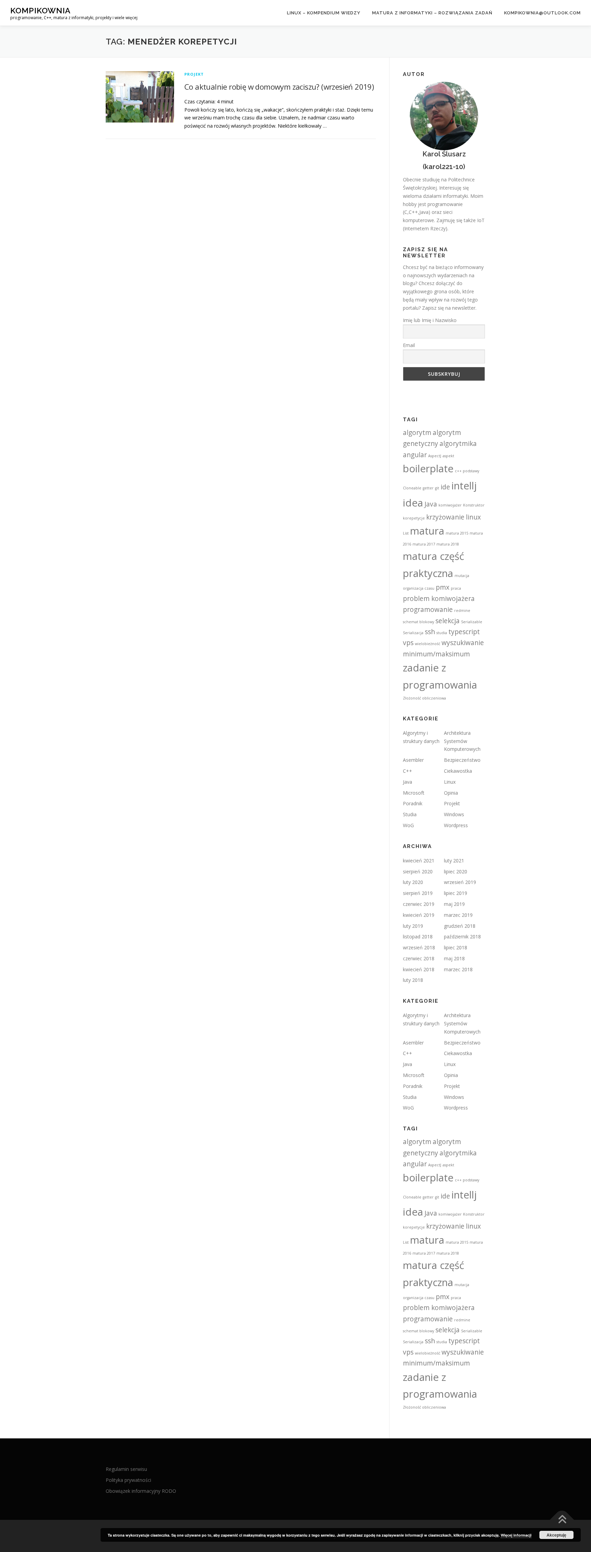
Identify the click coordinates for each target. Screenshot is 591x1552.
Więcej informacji (516, 1535)
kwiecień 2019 (418, 915)
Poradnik (412, 803)
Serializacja (413, 632)
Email (409, 345)
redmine (462, 610)
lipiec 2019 (455, 893)
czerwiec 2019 (418, 904)
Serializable (471, 621)
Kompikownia (40, 10)
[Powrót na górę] (562, 1520)
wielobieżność (427, 643)
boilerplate (428, 468)
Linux (450, 782)
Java (430, 504)
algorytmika (458, 443)
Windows (454, 814)
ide (445, 487)
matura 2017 (423, 544)
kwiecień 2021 (418, 860)
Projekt (194, 74)
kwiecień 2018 (418, 969)
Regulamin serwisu (126, 1469)
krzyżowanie (445, 517)
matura (427, 531)
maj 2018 (454, 958)
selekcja (447, 620)
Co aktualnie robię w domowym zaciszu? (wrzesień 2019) (279, 86)
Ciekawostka (458, 771)
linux (473, 517)
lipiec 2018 (455, 947)
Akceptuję (556, 1535)
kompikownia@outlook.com (542, 12)
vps (408, 642)
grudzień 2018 (459, 926)
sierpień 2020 (418, 871)
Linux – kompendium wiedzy (323, 12)
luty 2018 (413, 980)
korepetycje (414, 518)
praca (456, 588)
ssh (430, 631)
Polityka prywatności (128, 1480)
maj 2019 (454, 904)
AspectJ (434, 455)
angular (415, 454)
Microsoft (413, 793)
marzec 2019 (458, 915)
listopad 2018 (418, 936)
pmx (442, 587)
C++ (407, 771)
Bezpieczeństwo (462, 760)
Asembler (413, 760)
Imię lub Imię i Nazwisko (430, 320)
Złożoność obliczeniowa (424, 698)
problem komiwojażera (439, 598)
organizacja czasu (418, 588)
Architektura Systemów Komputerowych (462, 741)
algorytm (417, 432)
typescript (464, 631)
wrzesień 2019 (460, 882)
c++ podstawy (467, 471)
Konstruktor (474, 505)
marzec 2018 (458, 969)
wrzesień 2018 (419, 947)
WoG (408, 825)
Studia (410, 814)
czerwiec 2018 (418, 958)
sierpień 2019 (418, 893)
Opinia (451, 793)
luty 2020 (413, 882)
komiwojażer (450, 505)
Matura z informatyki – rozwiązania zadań (432, 12)
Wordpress (456, 825)
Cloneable (412, 488)
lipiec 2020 (455, 871)
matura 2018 (447, 544)
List (406, 533)
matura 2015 (457, 533)
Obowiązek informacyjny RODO (141, 1491)
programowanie (428, 609)
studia (441, 632)
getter (428, 488)
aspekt (448, 455)
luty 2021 (454, 860)
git (437, 488)
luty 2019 (413, 926)
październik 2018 (462, 936)
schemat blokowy (418, 621)
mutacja (462, 575)
